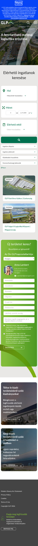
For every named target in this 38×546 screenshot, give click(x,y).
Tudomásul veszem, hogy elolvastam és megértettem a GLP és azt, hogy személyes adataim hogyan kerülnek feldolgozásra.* (19, 328)
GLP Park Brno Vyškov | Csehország (18, 198)
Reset (4, 168)
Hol (9, 90)
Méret (9, 107)
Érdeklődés (9, 347)
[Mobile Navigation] (35, 23)
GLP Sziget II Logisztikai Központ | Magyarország (17, 228)
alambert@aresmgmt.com (25, 276)
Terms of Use (5, 502)
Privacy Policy (6, 495)
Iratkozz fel (8, 529)
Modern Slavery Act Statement (11, 491)
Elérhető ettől (14, 124)
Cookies (3, 498)
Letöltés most (11, 420)
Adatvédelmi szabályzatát (24, 327)
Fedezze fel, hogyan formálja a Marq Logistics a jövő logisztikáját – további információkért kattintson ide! (19, 16)
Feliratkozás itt (12, 466)
